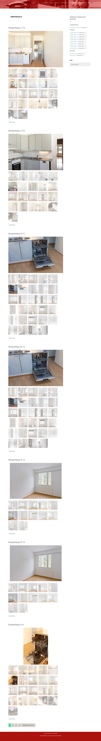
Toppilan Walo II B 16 (74, 37)
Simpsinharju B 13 (16, 460)
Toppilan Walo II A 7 (74, 34)
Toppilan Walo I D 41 (74, 48)
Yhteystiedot (54, 733)
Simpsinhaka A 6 (73, 55)
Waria (60, 735)
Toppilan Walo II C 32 (75, 36)
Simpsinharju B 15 (16, 542)
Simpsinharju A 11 (74, 53)
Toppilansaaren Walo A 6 (75, 27)
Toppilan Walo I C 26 (74, 46)
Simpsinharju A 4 (16, 624)
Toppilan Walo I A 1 (74, 45)
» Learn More (14, 122)
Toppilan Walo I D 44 (74, 39)
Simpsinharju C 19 (16, 28)
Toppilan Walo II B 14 (74, 32)
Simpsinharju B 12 (16, 233)
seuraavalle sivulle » (28, 725)
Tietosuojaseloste (47, 733)
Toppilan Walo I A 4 (74, 43)
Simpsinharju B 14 (16, 347)
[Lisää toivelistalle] (87, 27)
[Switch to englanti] (91, 2)
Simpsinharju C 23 (16, 131)
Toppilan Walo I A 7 (74, 41)
